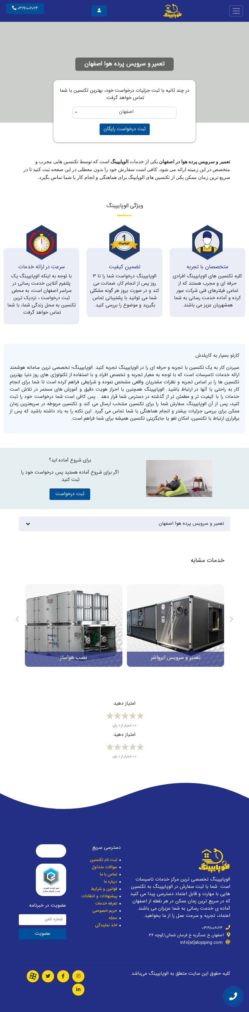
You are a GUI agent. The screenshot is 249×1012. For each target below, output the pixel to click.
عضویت (42, 934)
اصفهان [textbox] (126, 112)
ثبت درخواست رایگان (125, 129)
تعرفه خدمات (106, 903)
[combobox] (124, 113)
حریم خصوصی (104, 910)
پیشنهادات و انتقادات (99, 896)
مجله (113, 918)
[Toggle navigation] (236, 10)
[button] (232, 620)
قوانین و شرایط (104, 889)
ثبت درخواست (70, 494)
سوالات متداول (104, 867)
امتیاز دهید (124, 704)
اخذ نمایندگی (106, 925)
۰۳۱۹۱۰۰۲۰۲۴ (27, 8)
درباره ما (110, 881)
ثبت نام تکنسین (103, 860)
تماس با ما (108, 874)
